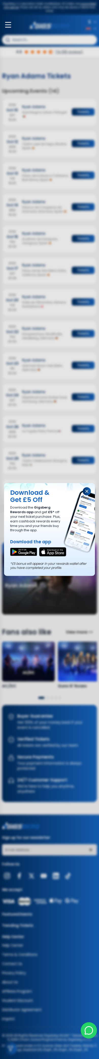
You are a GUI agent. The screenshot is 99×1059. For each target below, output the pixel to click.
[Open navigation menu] (8, 25)
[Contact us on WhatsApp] (89, 1030)
